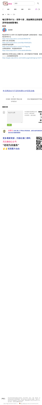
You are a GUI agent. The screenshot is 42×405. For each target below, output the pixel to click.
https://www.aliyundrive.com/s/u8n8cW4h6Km (16, 50)
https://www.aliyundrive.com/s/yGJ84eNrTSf (16, 38)
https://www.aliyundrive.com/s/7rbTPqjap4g (16, 46)
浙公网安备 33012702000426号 (29, 403)
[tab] (8, 9)
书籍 (8, 14)
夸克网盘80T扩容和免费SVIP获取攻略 (18, 91)
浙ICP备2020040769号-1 (11, 403)
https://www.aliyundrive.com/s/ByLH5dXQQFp (16, 42)
